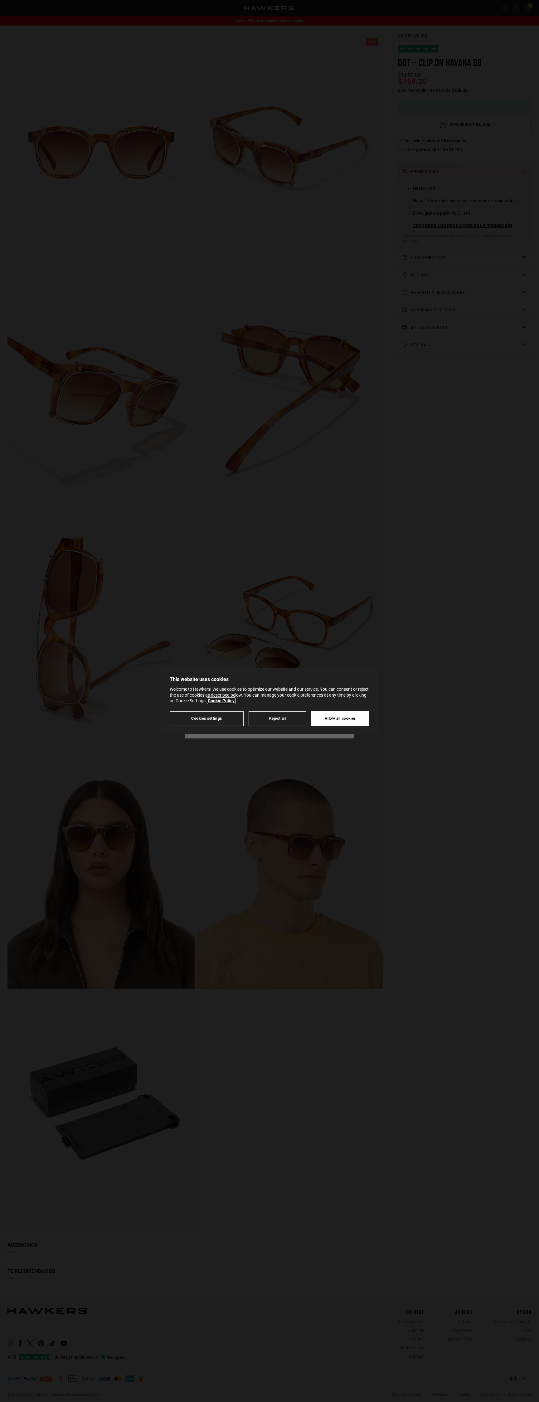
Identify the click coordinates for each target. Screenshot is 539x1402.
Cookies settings (206, 718)
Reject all (277, 718)
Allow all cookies (340, 718)
